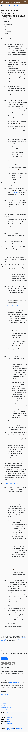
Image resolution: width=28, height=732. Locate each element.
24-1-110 (15, 192)
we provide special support (16, 682)
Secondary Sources (6, 707)
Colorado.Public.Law (13, 2)
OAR (8, 724)
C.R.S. (5, 5)
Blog (2, 696)
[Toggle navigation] (25, 2)
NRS (8, 719)
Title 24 (9, 5)
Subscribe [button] (4, 659)
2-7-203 (10, 479)
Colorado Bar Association (9, 670)
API (2, 701)
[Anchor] (7, 40)
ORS (11, 724)
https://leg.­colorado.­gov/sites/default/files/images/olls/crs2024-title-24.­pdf (14, 639)
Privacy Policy (4, 710)
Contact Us (3, 703)
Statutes (9, 717)
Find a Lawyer (4, 694)
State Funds (15, 5)
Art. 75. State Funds (7, 6)
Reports (3, 705)
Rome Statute (10, 728)
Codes (9, 713)
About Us (3, 699)
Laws (8, 721)
